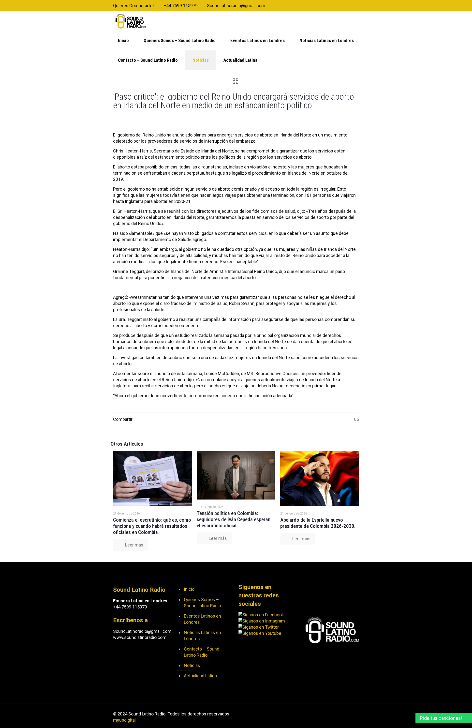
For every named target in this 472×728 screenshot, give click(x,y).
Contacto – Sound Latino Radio (201, 652)
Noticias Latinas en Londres (202, 635)
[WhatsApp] (329, 6)
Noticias (192, 665)
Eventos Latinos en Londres (202, 619)
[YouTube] (349, 6)
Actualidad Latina (200, 675)
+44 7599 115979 (181, 5)
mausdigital (124, 720)
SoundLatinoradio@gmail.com (236, 5)
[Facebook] (336, 6)
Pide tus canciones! (441, 718)
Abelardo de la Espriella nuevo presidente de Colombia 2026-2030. (317, 523)
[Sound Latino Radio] (131, 21)
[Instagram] (356, 6)
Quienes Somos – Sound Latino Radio (202, 602)
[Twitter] (343, 6)
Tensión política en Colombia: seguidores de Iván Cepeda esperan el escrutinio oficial (233, 519)
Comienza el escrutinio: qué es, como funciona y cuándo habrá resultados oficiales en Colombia (152, 526)
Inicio (189, 589)
